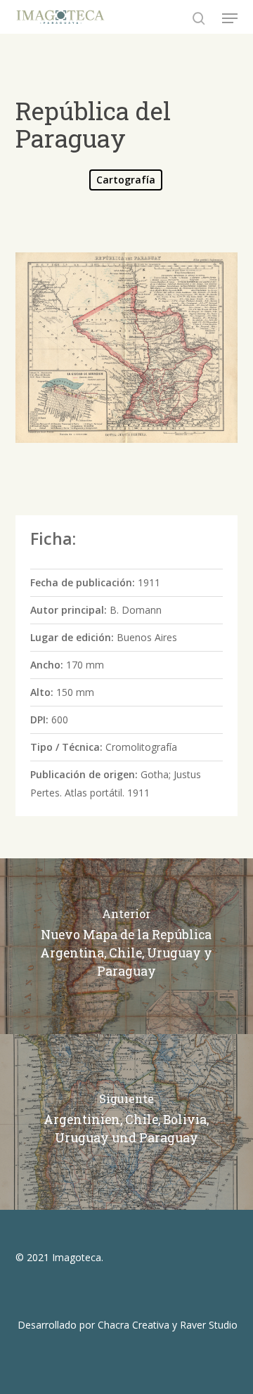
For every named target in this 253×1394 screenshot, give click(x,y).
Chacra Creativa (133, 1324)
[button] (230, 18)
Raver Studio (209, 1324)
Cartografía (125, 179)
